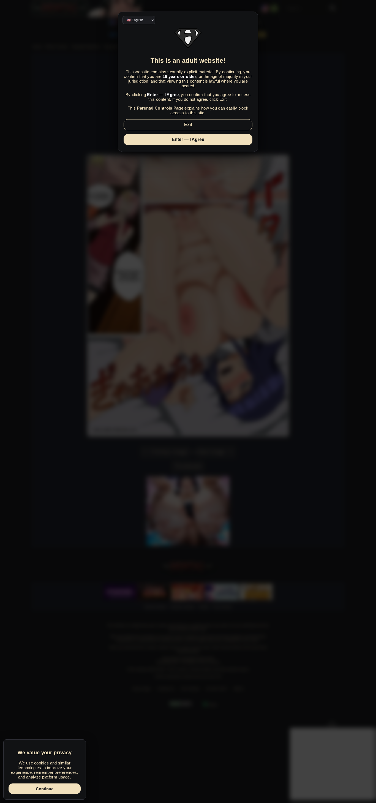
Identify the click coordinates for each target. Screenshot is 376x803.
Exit (188, 124)
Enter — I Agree (188, 139)
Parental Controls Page (160, 108)
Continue (44, 788)
